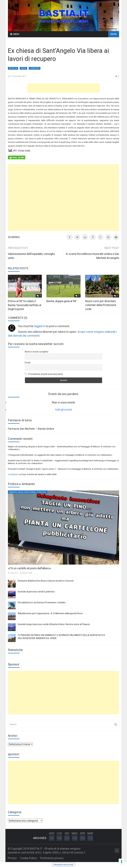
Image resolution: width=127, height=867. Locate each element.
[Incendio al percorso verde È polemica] (12, 594)
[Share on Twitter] (77, 237)
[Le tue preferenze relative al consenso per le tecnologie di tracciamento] (122, 862)
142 (74, 838)
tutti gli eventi (63, 409)
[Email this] (116, 237)
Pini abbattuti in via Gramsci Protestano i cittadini (41, 602)
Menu (16, 34)
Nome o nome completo (36, 351)
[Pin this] (108, 237)
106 (59, 838)
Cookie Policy (28, 858)
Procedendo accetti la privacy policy (45, 374)
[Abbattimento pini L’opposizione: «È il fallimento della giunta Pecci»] (12, 616)
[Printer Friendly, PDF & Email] (16, 157)
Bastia (23, 68)
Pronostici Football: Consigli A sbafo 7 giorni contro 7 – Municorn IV (38, 469)
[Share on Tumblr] (93, 237)
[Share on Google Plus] (100, 237)
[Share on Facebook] (69, 237)
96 (51, 838)
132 (67, 838)
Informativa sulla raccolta (63, 864)
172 (90, 838)
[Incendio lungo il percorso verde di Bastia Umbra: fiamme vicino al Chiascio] (12, 627)
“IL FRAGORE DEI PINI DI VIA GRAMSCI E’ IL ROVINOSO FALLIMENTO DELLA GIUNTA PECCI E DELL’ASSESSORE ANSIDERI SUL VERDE (61, 636)
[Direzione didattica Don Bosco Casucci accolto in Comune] (12, 584)
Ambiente (13, 492)
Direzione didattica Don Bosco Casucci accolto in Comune (46, 581)
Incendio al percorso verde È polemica (36, 591)
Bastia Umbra (29, 492)
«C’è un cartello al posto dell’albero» (29, 568)
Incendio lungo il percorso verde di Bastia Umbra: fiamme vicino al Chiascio (54, 624)
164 (82, 838)
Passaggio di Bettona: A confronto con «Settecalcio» (88, 455)
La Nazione (34, 68)
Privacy (12, 858)
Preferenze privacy (52, 858)
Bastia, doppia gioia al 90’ (61, 301)
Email (27, 362)
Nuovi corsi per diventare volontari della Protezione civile (100, 304)
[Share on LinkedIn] (85, 237)
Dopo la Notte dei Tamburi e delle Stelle (39, 474)
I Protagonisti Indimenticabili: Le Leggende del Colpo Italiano (35, 455)
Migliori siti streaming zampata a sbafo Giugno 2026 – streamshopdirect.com (42, 446)
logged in (39, 326)
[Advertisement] (63, 88)
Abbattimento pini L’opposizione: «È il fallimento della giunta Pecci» (50, 613)
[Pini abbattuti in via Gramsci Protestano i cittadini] (12, 605)
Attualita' (13, 68)
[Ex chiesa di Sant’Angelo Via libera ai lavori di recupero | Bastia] (63, 15)
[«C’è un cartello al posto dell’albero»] (63, 527)
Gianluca (14, 573)
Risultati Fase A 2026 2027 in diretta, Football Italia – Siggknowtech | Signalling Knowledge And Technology (56, 460)
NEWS (114, 34)
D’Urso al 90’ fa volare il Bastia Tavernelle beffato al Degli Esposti (24, 304)
